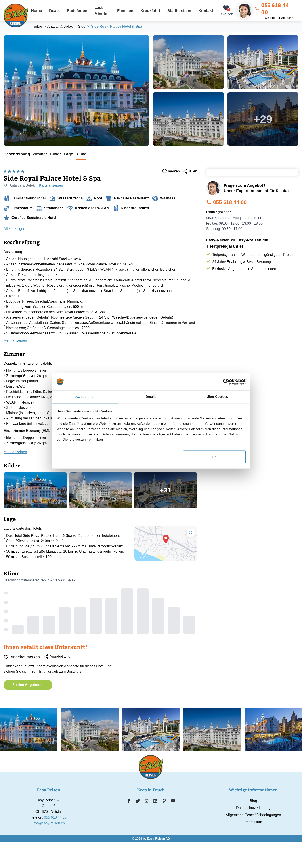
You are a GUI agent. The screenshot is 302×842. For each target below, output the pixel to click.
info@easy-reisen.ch (48, 823)
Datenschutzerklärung (253, 808)
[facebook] (128, 800)
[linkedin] (155, 800)
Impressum (253, 822)
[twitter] (137, 800)
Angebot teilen (61, 656)
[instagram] (146, 800)
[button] (166, 539)
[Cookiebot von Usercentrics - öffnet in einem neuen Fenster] (226, 382)
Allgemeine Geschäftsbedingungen (253, 815)
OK (214, 457)
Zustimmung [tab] (85, 397)
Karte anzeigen (51, 185)
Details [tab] (151, 396)
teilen (193, 171)
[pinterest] (164, 800)
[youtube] (173, 800)
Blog (253, 801)
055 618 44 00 (275, 8)
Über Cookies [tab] (217, 396)
